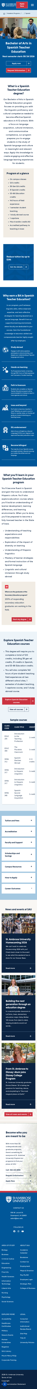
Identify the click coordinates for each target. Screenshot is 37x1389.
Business (5, 1254)
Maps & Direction (27, 1270)
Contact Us (24, 1262)
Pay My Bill (24, 1275)
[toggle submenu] (32, 5)
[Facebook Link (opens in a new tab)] (14, 1232)
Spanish (27, 13)
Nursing (5, 1293)
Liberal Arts (6, 1288)
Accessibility (6, 1319)
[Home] (4, 13)
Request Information (15, 1175)
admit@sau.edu (16, 1218)
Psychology (6, 1297)
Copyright (5, 1381)
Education (6, 1263)
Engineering (6, 1268)
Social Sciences (7, 1301)
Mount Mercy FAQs (9, 1356)
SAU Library (6, 1351)
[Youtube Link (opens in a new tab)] (23, 1232)
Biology (5, 1250)
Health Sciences (8, 1276)
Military (5, 1331)
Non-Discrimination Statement (14, 1384)
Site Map (23, 1333)
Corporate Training (9, 1360)
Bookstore (24, 1257)
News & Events (7, 1335)
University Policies (27, 1342)
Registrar (5, 1347)
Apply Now (22, 5)
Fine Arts (5, 1272)
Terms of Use (7, 1377)
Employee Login (26, 1279)
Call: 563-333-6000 (13, 1170)
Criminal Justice (8, 1259)
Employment (25, 1266)
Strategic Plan (25, 1284)
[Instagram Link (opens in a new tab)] (18, 1232)
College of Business (27, 1288)
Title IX (22, 1338)
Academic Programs (13, 13)
